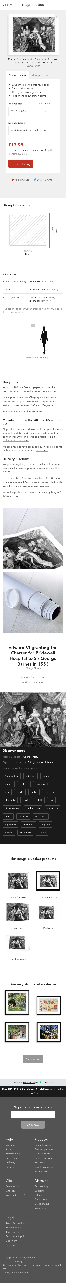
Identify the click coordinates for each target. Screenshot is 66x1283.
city (51, 800)
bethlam (24, 784)
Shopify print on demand (15, 1272)
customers (42, 450)
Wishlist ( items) (15, 1195)
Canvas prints (42, 1153)
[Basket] (61, 5)
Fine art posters (43, 1145)
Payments (11, 1158)
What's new (41, 1171)
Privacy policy (13, 1227)
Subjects (39, 1190)
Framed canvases (44, 1158)
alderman (30, 775)
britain (20, 792)
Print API (7, 1261)
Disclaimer (12, 1245)
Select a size (29, 103)
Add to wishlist (22, 179)
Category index (43, 1203)
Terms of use (13, 1232)
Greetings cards (44, 1167)
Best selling (41, 1186)
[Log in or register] (55, 5)
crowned (23, 816)
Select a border (17, 122)
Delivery (7, 478)
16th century (11, 775)
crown (8, 816)
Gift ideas (11, 1190)
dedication (40, 816)
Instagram (40, 1208)
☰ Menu (7, 4)
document (28, 824)
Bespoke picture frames (29, 1265)
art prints (41, 95)
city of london (12, 808)
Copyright (11, 1240)
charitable (10, 800)
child (39, 800)
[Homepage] (33, 5)
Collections (41, 1199)
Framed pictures (44, 1149)
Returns (10, 1167)
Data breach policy (16, 1236)
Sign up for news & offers (33, 1107)
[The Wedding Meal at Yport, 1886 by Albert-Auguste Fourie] (17, 1032)
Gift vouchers (13, 1186)
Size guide (44, 103)
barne (46, 775)
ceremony (50, 792)
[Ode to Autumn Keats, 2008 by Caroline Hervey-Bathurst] (49, 1005)
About (9, 1149)
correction (52, 808)
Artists (38, 1195)
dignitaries (10, 824)
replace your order (31, 492)
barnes (8, 784)
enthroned (25, 832)
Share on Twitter (45, 179)
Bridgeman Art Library (40, 762)
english (8, 832)
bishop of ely (42, 784)
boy (7, 792)
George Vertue (33, 65)
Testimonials (13, 1153)
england (45, 824)
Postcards (40, 1162)
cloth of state (33, 808)
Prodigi (18, 1261)
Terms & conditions (16, 1223)
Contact (10, 1145)
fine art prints (34, 411)
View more (33, 1059)
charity (26, 800)
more (43, 832)
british (34, 792)
